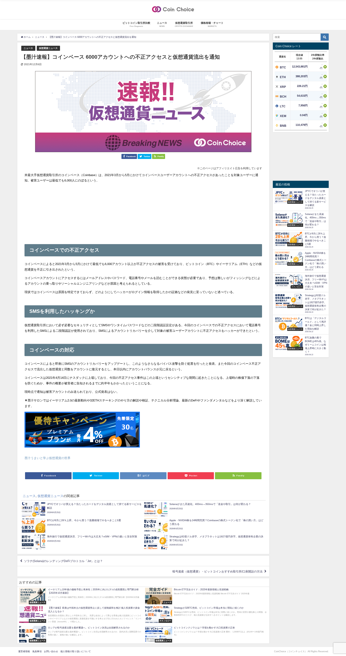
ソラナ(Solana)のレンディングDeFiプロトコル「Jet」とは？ (63, 561)
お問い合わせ (51, 651)
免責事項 (37, 651)
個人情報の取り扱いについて (75, 651)
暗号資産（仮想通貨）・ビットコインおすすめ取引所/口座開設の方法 (217, 571)
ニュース (28, 48)
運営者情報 (24, 651)
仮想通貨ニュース (48, 48)
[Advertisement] (143, 211)
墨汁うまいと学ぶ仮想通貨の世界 (47, 457)
